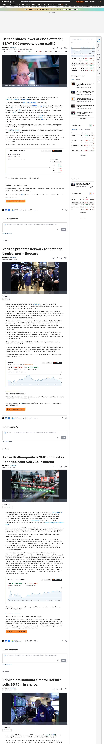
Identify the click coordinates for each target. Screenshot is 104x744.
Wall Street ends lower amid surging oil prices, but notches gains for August (85, 70)
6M (16, 137)
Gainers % (81, 107)
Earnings (80, 6)
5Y (21, 137)
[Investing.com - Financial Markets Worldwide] (8, 1)
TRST (41, 93)
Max (25, 137)
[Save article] (57, 26)
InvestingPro (35, 498)
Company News (73, 6)
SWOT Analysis (94, 6)
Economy (52, 6)
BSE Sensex (74, 36)
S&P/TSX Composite (29, 80)
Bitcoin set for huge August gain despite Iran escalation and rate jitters (85, 77)
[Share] (53, 26)
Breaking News (19, 6)
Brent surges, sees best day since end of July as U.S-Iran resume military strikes (85, 62)
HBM (11, 86)
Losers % (87, 107)
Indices (80, 17)
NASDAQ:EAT (50, 713)
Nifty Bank (73, 38)
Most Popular (11, 6)
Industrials (9, 77)
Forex (24, 6)
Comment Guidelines (7, 211)
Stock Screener (51, 4)
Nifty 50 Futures (75, 41)
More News (82, 96)
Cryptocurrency (58, 6)
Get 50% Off (80, 1)
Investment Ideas (86, 6)
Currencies (74, 17)
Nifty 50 (73, 33)
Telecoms (16, 77)
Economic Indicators (44, 6)
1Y (19, 137)
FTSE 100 (73, 46)
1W (11, 137)
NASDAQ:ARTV (57, 490)
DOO (40, 95)
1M (13, 137)
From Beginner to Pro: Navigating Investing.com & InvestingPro (83, 162)
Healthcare (25, 77)
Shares (93, 17)
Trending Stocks (76, 171)
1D (8, 137)
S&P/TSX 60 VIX (14, 108)
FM (19, 88)
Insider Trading (66, 6)
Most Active (74, 107)
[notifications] (98, 1)
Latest (5, 6)
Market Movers (76, 103)
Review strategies (28, 342)
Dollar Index (74, 48)
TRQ (42, 97)
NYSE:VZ (36, 282)
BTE (14, 90)
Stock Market (36, 6)
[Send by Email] (31, 188)
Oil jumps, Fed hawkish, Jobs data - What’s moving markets (85, 90)
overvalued (35, 728)
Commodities (29, 6)
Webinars (74, 157)
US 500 (73, 43)
